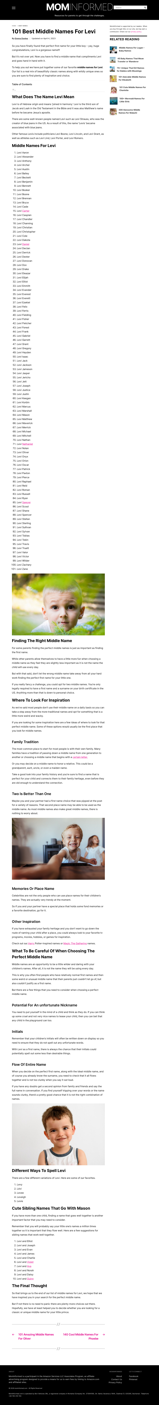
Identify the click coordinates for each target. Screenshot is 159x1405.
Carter (25, 210)
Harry (31, 943)
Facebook (133, 1376)
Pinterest (133, 1379)
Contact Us (116, 1379)
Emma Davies (21, 38)
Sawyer (26, 502)
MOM (79, 7)
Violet (30, 1261)
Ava (29, 1266)
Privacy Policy (115, 1382)
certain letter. (80, 757)
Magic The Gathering (75, 943)
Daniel (25, 244)
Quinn (30, 1278)
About (119, 1376)
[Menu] (14, 8)
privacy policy (136, 32)
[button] (58, 604)
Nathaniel (27, 444)
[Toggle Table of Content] (14, 90)
